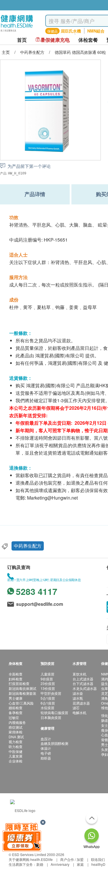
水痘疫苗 (47, 707)
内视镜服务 (17, 722)
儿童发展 (15, 756)
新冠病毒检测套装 (22, 693)
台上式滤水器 (83, 678)
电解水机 (79, 712)
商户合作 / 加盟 (72, 859)
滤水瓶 (78, 698)
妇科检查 (15, 678)
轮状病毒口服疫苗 (54, 712)
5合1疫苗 (48, 698)
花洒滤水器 (81, 703)
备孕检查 (15, 712)
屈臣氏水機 (71, 31)
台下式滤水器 (83, 683)
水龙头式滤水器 (85, 688)
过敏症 (14, 717)
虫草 (104, 688)
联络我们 (98, 859)
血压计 (46, 738)
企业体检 (15, 760)
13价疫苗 (48, 688)
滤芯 (76, 707)
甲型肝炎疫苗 (51, 693)
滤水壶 (78, 693)
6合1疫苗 (48, 703)
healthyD (98, 864)
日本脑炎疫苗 (51, 717)
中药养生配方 (27, 545)
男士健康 (15, 698)
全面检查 (15, 673)
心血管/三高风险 (21, 703)
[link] (22, 809)
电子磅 (46, 753)
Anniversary (60, 864)
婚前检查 (15, 707)
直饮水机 (79, 673)
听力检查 (15, 746)
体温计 (46, 748)
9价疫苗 (47, 678)
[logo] (17, 32)
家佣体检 (15, 731)
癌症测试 (15, 727)
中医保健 (15, 751)
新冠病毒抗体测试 (22, 688)
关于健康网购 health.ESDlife (31, 859)
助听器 (46, 758)
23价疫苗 (48, 683)
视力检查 (15, 741)
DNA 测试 (16, 736)
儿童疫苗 (47, 673)
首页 (22, 40)
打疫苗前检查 (19, 683)
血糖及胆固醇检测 (54, 743)
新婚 (39, 864)
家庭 (80, 864)
